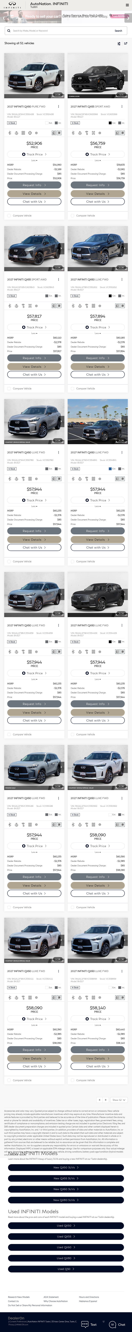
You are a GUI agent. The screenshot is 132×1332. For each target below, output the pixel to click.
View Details (32, 193)
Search (118, 30)
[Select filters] (119, 43)
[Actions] (58, 106)
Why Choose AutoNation (56, 1301)
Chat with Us (32, 201)
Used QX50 (64, 1225)
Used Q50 (64, 1268)
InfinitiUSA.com (22, 1324)
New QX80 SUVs (64, 1200)
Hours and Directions (89, 1297)
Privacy (11, 1324)
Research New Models (19, 1297)
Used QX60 (64, 1247)
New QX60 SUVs (64, 1189)
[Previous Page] (99, 1100)
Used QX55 (64, 1236)
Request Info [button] (32, 185)
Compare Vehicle (22, 215)
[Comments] (54, 133)
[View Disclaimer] (36, 133)
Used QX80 (64, 1258)
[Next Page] (106, 1100)
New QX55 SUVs (64, 1178)
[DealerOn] (16, 1318)
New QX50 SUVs (64, 1167)
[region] (34, 171)
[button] (61, 75)
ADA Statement (51, 1297)
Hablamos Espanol (88, 1301)
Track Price (35, 154)
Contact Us (13, 1301)
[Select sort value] (124, 43)
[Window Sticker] (59, 133)
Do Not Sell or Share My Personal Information (30, 1305)
